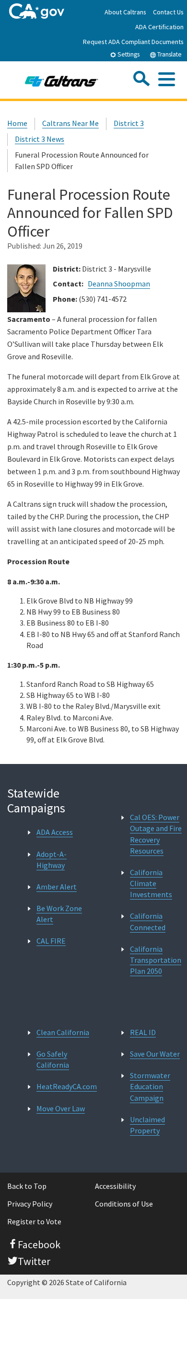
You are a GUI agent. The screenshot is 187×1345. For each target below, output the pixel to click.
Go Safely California (52, 1059)
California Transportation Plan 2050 (155, 960)
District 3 (129, 123)
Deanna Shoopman (119, 283)
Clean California (62, 1032)
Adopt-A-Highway (51, 859)
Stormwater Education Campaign (150, 1086)
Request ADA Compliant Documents (133, 41)
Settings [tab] (128, 54)
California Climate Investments (151, 883)
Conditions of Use (124, 1203)
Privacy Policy (29, 1203)
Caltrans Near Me (70, 123)
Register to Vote (34, 1221)
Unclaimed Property (147, 1125)
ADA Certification (159, 27)
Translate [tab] (169, 54)
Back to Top (27, 1186)
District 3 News (39, 139)
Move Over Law (60, 1108)
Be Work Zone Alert (59, 913)
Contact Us (168, 12)
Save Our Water (155, 1054)
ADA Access (54, 832)
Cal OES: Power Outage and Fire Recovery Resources (156, 833)
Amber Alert (56, 886)
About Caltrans (125, 12)
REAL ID (143, 1032)
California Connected (147, 921)
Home (17, 123)
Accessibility (115, 1186)
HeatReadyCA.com (66, 1086)
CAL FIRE (51, 941)
